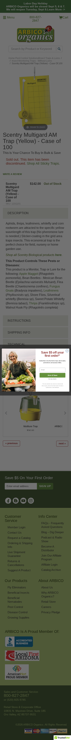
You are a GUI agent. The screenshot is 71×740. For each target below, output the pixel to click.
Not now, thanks (52, 379)
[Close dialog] (67, 350)
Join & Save (52, 375)
